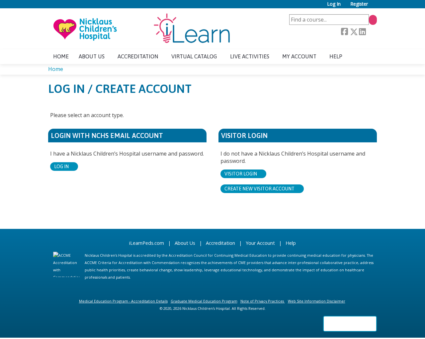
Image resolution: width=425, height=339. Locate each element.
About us (92, 56)
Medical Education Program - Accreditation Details (123, 301)
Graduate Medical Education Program (204, 301)
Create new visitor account (259, 188)
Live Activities (249, 56)
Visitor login (240, 173)
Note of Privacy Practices (262, 301)
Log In (334, 4)
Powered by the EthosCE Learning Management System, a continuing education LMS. (350, 324)
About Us (185, 243)
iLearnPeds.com (146, 243)
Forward (371, 32)
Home (61, 56)
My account (299, 56)
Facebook (344, 31)
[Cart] (375, 6)
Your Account (260, 243)
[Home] (141, 28)
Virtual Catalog (194, 56)
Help (335, 56)
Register (359, 4)
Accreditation (138, 56)
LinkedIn (362, 32)
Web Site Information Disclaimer (316, 301)
